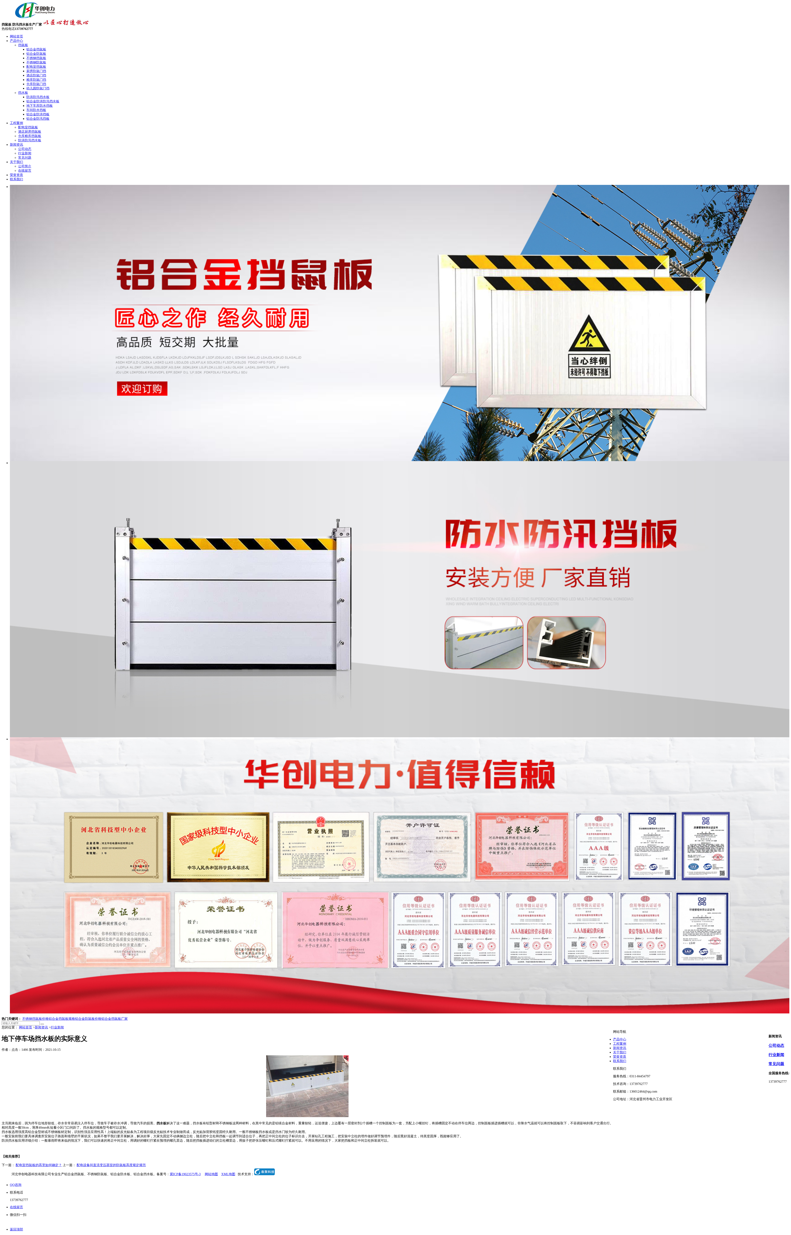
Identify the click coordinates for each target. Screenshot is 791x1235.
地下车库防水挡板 (39, 105)
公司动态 (24, 149)
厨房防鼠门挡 (36, 71)
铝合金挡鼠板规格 (62, 1018)
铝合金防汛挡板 (37, 118)
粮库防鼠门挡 (36, 79)
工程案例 (16, 123)
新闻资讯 (16, 144)
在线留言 (24, 170)
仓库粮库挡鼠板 (29, 136)
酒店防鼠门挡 (36, 75)
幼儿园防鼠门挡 (37, 88)
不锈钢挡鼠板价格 (35, 1018)
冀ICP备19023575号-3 (185, 1174)
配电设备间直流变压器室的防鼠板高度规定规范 (111, 1165)
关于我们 (16, 162)
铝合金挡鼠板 (36, 49)
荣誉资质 (16, 175)
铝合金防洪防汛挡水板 (42, 101)
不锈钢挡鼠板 (36, 58)
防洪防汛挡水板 (37, 97)
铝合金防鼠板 (36, 53)
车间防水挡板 (36, 110)
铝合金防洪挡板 (37, 114)
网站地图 (211, 1174)
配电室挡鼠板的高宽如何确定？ (39, 1165)
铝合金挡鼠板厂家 (114, 1018)
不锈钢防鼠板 (36, 62)
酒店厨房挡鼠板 (29, 131)
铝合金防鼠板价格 (88, 1018)
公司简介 (24, 166)
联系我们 (16, 179)
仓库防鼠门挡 (36, 84)
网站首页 (16, 36)
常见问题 (24, 157)
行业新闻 (24, 153)
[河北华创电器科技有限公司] (30, 17)
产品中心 (16, 40)
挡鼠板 (23, 45)
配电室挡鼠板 (36, 66)
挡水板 (23, 92)
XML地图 (228, 1174)
